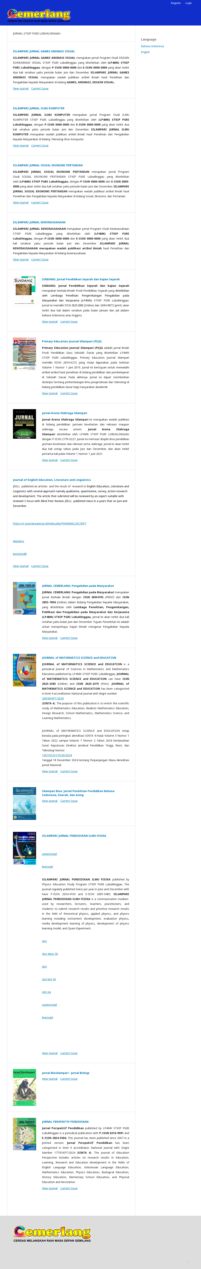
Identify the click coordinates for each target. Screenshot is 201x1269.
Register (176, 3)
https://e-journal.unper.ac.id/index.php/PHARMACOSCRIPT (50, 523)
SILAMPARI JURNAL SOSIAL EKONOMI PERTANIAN (48, 165)
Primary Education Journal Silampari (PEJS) (72, 341)
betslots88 (20, 554)
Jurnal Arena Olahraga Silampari (64, 413)
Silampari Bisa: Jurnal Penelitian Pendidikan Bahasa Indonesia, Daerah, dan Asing (78, 793)
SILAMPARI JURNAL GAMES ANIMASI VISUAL (44, 51)
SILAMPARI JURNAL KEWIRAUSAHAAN (39, 222)
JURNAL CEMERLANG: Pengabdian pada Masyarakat (78, 586)
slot (44, 941)
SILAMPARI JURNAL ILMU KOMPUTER (38, 108)
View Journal (20, 88)
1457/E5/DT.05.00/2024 (57, 755)
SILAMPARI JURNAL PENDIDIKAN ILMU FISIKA (74, 836)
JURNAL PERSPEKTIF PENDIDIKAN (65, 1121)
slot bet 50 (49, 979)
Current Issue (39, 88)
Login (188, 3)
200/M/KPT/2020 (53, 698)
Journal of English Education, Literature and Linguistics (52, 480)
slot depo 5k (50, 954)
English (145, 52)
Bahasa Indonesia (152, 46)
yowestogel (49, 854)
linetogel (47, 866)
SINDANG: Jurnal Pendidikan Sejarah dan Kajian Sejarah (81, 279)
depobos (18, 541)
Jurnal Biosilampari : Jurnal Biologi (65, 1073)
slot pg (46, 992)
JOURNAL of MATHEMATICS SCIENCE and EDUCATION (79, 657)
